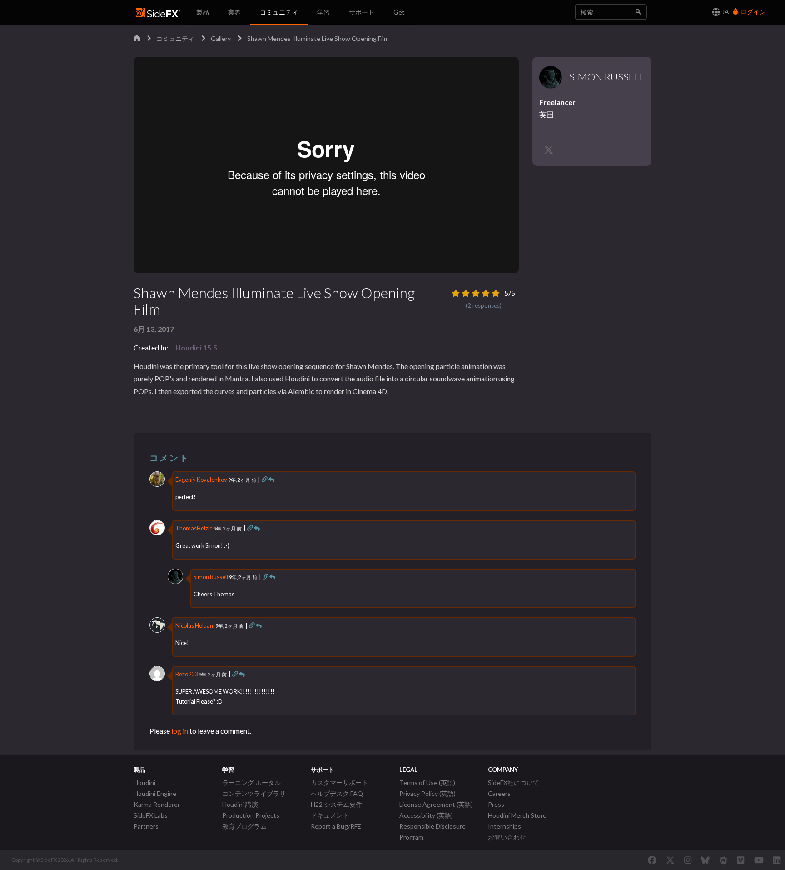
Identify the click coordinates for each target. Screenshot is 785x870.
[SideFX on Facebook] (652, 860)
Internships (504, 826)
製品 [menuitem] (202, 12)
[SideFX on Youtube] (759, 860)
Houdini (144, 782)
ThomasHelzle (194, 528)
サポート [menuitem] (361, 12)
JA (724, 11)
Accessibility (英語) (426, 815)
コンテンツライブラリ (254, 793)
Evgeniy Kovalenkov (201, 479)
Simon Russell (211, 576)
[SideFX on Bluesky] (705, 860)
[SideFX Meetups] (723, 860)
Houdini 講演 (240, 804)
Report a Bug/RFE (336, 826)
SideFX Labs (151, 815)
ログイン (752, 11)
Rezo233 (186, 674)
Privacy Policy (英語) (427, 793)
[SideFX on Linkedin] (776, 860)
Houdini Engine (155, 793)
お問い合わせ (507, 837)
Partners (146, 826)
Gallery (221, 38)
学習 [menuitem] (323, 12)
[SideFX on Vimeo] (740, 860)
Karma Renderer (157, 804)
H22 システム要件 (336, 804)
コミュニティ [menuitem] (279, 12)
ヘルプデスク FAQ (337, 793)
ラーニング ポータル (251, 782)
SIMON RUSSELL (607, 77)
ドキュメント (330, 815)
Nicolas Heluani (194, 625)
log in (179, 730)
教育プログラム (244, 826)
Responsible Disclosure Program (432, 831)
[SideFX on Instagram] (687, 860)
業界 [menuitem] (234, 12)
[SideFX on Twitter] (670, 860)
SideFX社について (513, 782)
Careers (499, 793)
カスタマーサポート (339, 782)
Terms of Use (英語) (427, 782)
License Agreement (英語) (436, 804)
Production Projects (250, 815)
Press (496, 804)
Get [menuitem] (399, 12)
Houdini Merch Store (517, 815)
